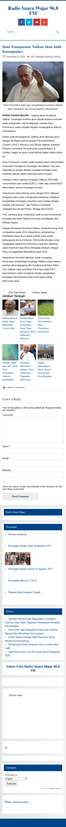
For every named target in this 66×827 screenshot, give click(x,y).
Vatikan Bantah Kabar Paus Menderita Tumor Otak (10, 323)
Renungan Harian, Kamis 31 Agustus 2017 (30, 568)
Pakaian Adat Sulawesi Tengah (24, 592)
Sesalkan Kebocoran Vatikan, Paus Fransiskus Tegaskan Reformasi (27, 371)
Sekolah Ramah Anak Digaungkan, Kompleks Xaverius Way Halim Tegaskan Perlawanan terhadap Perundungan (32, 622)
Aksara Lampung (17, 534)
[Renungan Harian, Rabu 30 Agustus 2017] (17, 565)
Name (6, 446)
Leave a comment (15, 387)
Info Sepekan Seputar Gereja (45, 56)
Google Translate (55, 788)
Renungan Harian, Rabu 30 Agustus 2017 (30, 545)
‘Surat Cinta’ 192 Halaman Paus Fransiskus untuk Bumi (44, 325)
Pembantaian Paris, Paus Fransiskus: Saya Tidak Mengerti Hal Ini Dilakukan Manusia (28, 328)
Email (6, 458)
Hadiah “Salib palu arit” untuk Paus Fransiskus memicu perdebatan (10, 371)
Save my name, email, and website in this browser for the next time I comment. (32, 487)
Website (6, 470)
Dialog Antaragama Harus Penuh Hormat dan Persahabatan (45, 369)
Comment (7, 415)
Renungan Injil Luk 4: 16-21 (22, 580)
